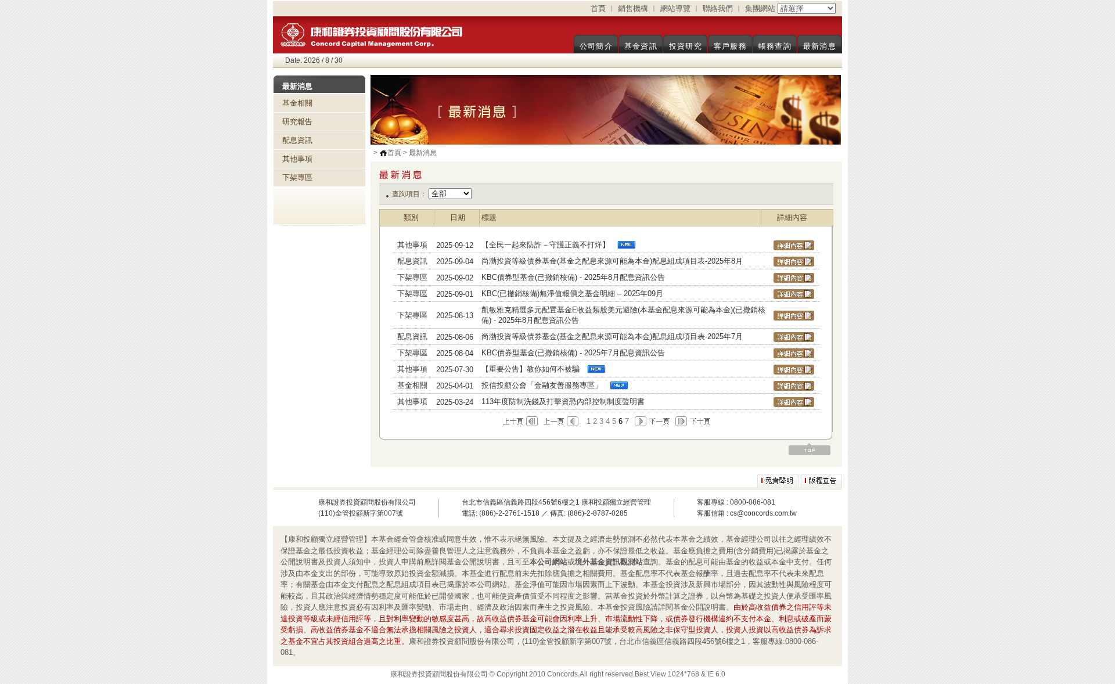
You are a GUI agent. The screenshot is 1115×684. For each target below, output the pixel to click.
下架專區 (297, 177)
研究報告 (297, 121)
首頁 (598, 8)
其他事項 (297, 158)
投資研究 (685, 46)
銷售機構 (633, 8)
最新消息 (819, 46)
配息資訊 (297, 140)
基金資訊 (640, 46)
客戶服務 (730, 46)
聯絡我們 (718, 8)
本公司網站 (548, 561)
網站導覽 (675, 8)
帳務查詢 (775, 46)
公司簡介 (596, 46)
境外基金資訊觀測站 (609, 561)
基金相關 (297, 103)
